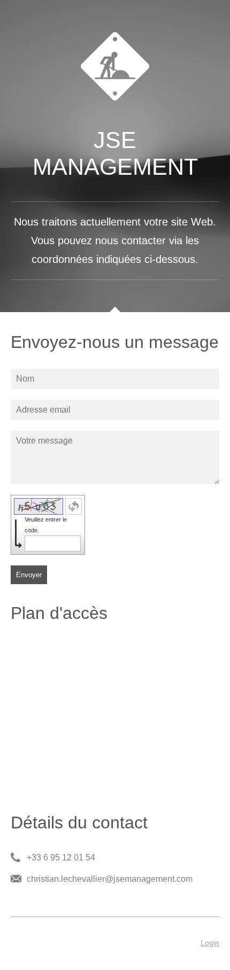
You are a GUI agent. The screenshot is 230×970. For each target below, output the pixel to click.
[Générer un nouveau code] (73, 506)
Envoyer (29, 575)
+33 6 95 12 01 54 (61, 857)
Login (210, 942)
